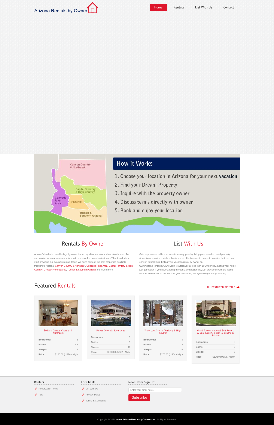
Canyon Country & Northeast (70, 266)
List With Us (92, 388)
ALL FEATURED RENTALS (221, 287)
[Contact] (229, 7)
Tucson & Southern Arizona (81, 269)
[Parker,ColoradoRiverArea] (110, 330)
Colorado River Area (96, 266)
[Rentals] (179, 7)
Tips (41, 394)
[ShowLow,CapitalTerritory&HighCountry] (163, 331)
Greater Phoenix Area (55, 269)
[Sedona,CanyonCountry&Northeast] (58, 331)
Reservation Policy (48, 388)
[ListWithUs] (204, 7)
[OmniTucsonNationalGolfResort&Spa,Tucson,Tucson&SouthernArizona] (215, 332)
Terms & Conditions (96, 400)
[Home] (158, 7)
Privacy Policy (93, 394)
